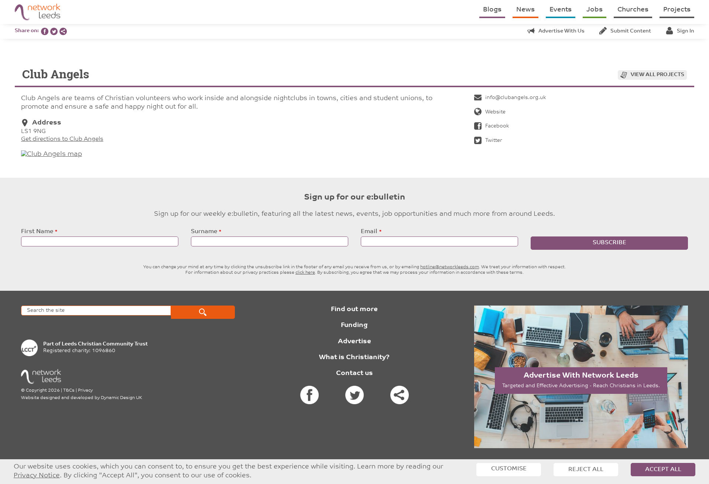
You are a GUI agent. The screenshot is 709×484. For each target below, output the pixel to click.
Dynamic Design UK (121, 398)
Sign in (685, 31)
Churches (632, 10)
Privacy (85, 390)
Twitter (493, 140)
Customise (509, 469)
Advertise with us (561, 31)
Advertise (354, 341)
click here (305, 272)
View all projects (657, 75)
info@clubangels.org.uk (515, 97)
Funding (354, 325)
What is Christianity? (354, 357)
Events (560, 10)
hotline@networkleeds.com (449, 267)
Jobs (594, 10)
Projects (677, 10)
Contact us (354, 373)
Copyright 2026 (43, 390)
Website (495, 112)
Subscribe (609, 243)
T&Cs (69, 390)
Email (369, 232)
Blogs (492, 10)
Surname (204, 232)
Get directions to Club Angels (62, 139)
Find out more (354, 309)
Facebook (497, 126)
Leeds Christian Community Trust (105, 344)
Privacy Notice (37, 475)
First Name (37, 232)
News (525, 10)
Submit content (630, 31)
